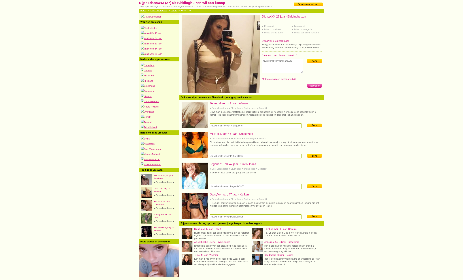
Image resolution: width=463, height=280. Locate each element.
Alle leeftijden (150, 28)
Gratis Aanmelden (308, 4)
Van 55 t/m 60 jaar (153, 43)
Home (143, 10)
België (147, 138)
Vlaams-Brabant (152, 154)
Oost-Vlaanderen (158, 10)
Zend (315, 60)
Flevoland (149, 75)
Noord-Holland (151, 106)
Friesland (148, 81)
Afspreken (314, 85)
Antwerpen (149, 144)
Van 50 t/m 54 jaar (153, 38)
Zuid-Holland (150, 127)
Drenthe (148, 70)
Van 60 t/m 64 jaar (153, 49)
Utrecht (147, 117)
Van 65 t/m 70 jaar (153, 54)
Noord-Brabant (151, 101)
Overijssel (149, 112)
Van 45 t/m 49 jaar (153, 33)
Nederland (149, 65)
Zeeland (148, 122)
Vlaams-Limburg (152, 159)
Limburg (148, 96)
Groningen (149, 91)
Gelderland (149, 86)
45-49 (174, 10)
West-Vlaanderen (152, 164)
